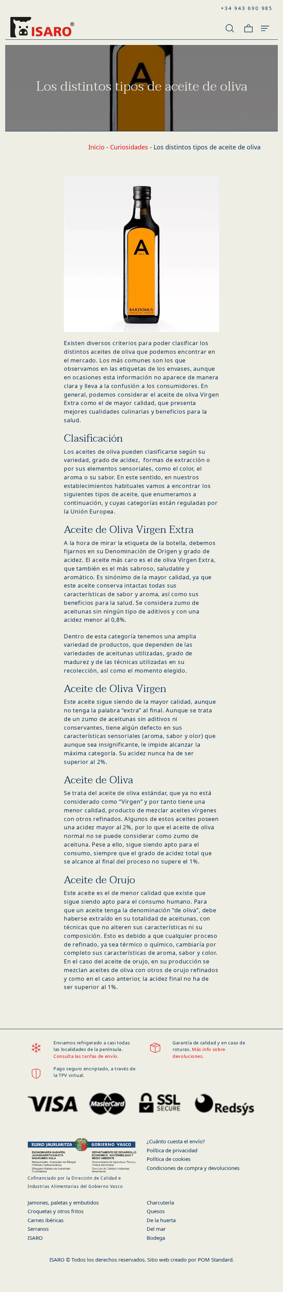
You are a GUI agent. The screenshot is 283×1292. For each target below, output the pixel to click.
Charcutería (160, 1202)
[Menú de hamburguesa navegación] (265, 27)
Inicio (96, 147)
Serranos (38, 1228)
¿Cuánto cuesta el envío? (176, 1141)
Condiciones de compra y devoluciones (193, 1167)
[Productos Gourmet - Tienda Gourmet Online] (82, 27)
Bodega (156, 1237)
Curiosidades (129, 147)
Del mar (156, 1228)
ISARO (35, 1237)
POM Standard (215, 1259)
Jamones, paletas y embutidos (63, 1202)
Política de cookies (169, 1158)
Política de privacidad (172, 1150)
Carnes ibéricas (46, 1220)
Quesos (156, 1211)
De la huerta (161, 1220)
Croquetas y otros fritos (56, 1211)
